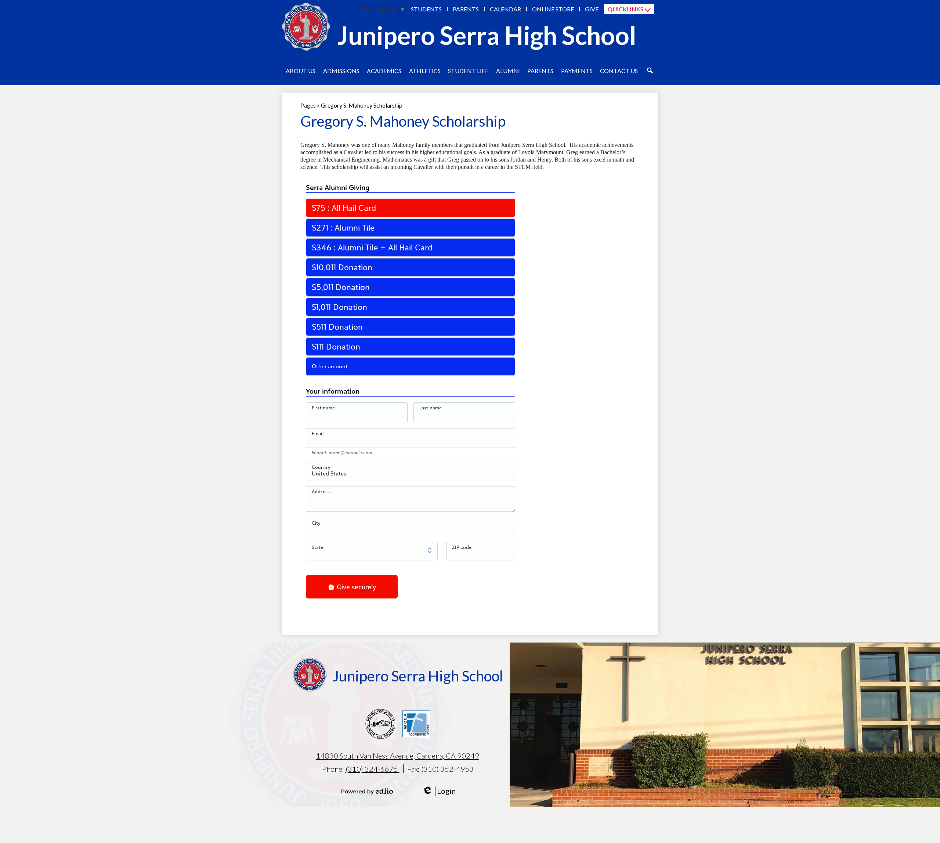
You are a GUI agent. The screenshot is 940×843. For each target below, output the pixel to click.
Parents (466, 9)
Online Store (553, 9)
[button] (300, 70)
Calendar (505, 9)
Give (592, 9)
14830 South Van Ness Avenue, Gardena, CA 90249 (397, 755)
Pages (308, 105)
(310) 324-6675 (373, 768)
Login (439, 791)
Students (426, 9)
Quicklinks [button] (625, 9)
